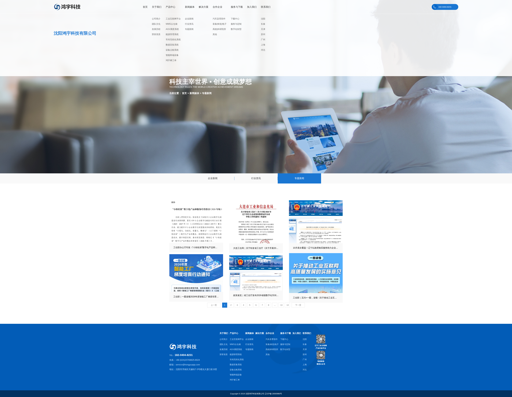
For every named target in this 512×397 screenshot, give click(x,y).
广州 (263, 39)
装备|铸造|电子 (220, 24)
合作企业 (270, 333)
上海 (263, 45)
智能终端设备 (172, 55)
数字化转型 (236, 29)
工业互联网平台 (173, 19)
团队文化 (156, 24)
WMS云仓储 (171, 24)
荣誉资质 (156, 34)
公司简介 (156, 19)
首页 (184, 93)
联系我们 (307, 333)
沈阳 (263, 19)
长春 (263, 24)
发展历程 (156, 29)
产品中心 (234, 333)
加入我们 (297, 333)
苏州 (263, 34)
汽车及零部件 (219, 19)
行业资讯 (189, 24)
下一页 (298, 305)
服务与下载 (285, 333)
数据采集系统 (172, 45)
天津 (263, 29)
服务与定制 (236, 24)
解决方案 (259, 333)
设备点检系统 (172, 50)
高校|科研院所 (219, 29)
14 (288, 305)
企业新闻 (189, 19)
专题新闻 (189, 29)
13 (281, 305)
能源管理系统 (172, 34)
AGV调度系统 (172, 29)
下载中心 (235, 19)
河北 (263, 50)
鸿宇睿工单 (171, 60)
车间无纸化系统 (173, 39)
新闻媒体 (195, 93)
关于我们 (224, 333)
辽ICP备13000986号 (273, 394)
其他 (215, 34)
